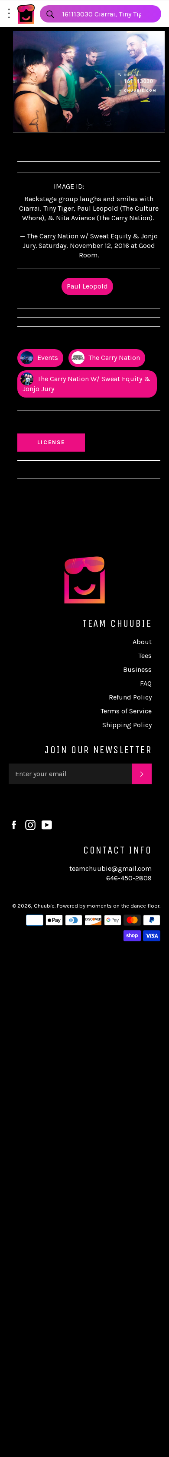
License (59, 442)
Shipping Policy (127, 725)
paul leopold (87, 286)
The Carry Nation (113, 357)
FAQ (146, 683)
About (142, 642)
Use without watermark (61, 424)
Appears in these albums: (62, 340)
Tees (145, 655)
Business (137, 669)
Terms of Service (126, 711)
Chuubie (44, 905)
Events (47, 357)
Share (34, 145)
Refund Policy (130, 697)
